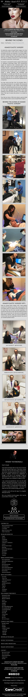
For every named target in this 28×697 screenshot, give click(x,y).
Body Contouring (6, 574)
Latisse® (3, 615)
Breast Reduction (5, 565)
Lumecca (3, 600)
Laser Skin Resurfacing (6, 609)
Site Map (3, 658)
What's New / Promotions (8, 643)
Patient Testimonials (6, 531)
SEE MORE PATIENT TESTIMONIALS (14, 518)
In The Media (4, 528)
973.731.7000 (7, 4)
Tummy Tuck (4, 578)
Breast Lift (4, 562)
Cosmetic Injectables (7, 621)
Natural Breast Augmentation (7, 561)
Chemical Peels (5, 614)
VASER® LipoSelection (6, 583)
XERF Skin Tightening (6, 598)
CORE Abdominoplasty (6, 579)
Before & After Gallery (7, 636)
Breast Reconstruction (6, 564)
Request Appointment (7, 646)
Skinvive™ (4, 625)
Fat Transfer (4, 553)
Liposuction (4, 576)
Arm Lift (3, 587)
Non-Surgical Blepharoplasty (7, 606)
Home (2, 42)
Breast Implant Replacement (7, 567)
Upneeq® (4, 604)
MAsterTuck (4, 581)
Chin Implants (4, 550)
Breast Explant (4, 570)
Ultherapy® (4, 601)
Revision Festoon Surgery (7, 545)
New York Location (5, 653)
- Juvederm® (4, 629)
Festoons (3, 544)
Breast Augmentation (6, 559)
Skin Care (4, 617)
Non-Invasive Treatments (8, 593)
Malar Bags (4, 547)
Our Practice (8, 42)
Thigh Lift (3, 586)
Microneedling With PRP (6, 608)
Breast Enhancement (7, 557)
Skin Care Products (5, 618)
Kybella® (4, 603)
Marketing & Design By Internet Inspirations (14, 682)
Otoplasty (4, 555)
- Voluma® (4, 632)
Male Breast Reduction (6, 572)
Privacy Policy (14, 685)
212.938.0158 (21, 4)
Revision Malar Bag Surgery (7, 548)
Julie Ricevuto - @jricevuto (14, 427)
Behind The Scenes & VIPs (7, 530)
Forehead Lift (4, 539)
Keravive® (4, 612)
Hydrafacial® (4, 611)
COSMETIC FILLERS (6, 628)
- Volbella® (4, 634)
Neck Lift (3, 537)
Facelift (3, 536)
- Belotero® (4, 631)
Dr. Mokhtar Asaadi (5, 527)
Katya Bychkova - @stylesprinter (14, 399)
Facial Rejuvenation (7, 534)
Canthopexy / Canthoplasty (7, 542)
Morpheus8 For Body (6, 595)
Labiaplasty (4, 590)
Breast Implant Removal (6, 569)
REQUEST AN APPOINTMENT (7, 6)
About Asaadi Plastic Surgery (7, 525)
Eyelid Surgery (4, 541)
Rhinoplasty (4, 551)
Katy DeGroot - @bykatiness (14, 345)
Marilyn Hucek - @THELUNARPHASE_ (14, 372)
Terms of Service (17, 695)
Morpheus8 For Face (6, 597)
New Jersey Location (6, 652)
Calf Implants (4, 589)
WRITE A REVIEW (14, 515)
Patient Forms (4, 657)
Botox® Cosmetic (5, 623)
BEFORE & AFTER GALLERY (21, 6)
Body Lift (3, 584)
